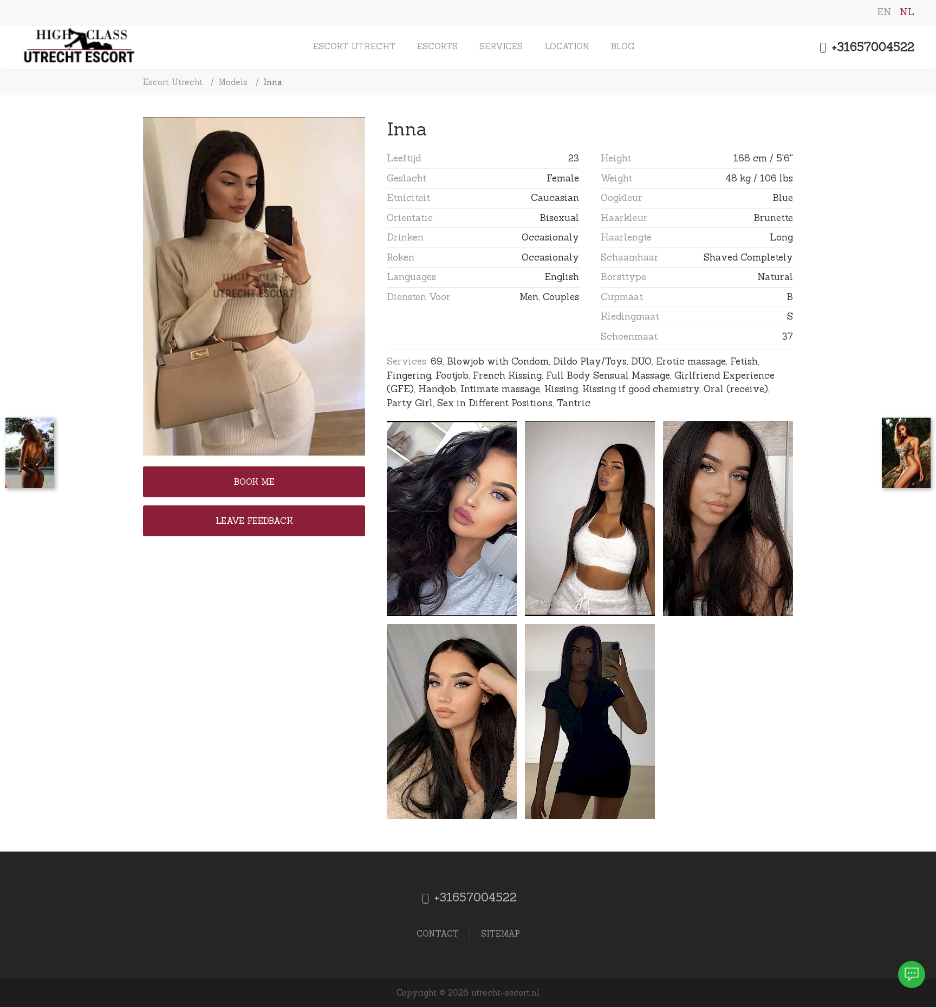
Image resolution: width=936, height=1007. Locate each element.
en (885, 12)
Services (501, 46)
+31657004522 (871, 47)
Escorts (437, 46)
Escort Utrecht (354, 46)
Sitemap (500, 933)
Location (566, 46)
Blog (622, 46)
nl (907, 12)
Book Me (254, 482)
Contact (438, 933)
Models (233, 82)
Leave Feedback (254, 521)
